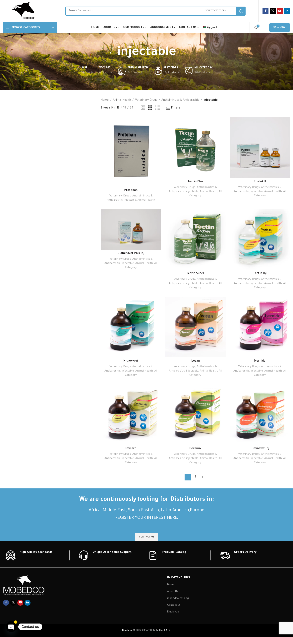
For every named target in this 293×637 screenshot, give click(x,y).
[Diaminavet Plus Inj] (131, 229)
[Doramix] (195, 414)
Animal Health (122, 100)
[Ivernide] (260, 327)
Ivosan (195, 361)
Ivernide (259, 361)
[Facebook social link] (265, 11)
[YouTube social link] (280, 11)
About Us (172, 591)
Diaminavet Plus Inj (131, 253)
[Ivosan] (195, 327)
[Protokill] (260, 147)
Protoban (131, 190)
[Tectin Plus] (195, 147)
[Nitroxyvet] (131, 327)
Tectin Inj (259, 273)
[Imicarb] (131, 414)
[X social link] (273, 11)
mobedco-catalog (178, 598)
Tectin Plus (195, 181)
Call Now (279, 27)
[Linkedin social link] (287, 11)
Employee (173, 612)
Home (105, 100)
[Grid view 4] (157, 108)
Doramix (195, 448)
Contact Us (173, 605)
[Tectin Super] (195, 239)
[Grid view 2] (143, 108)
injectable (130, 200)
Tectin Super (195, 273)
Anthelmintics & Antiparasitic (180, 100)
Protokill (260, 181)
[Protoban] (131, 151)
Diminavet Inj (260, 448)
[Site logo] (23, 11)
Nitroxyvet (130, 361)
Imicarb (130, 448)
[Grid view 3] (150, 108)
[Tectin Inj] (260, 239)
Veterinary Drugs (146, 100)
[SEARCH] (241, 11)
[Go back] (112, 53)
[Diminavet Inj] (260, 414)
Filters (175, 108)
